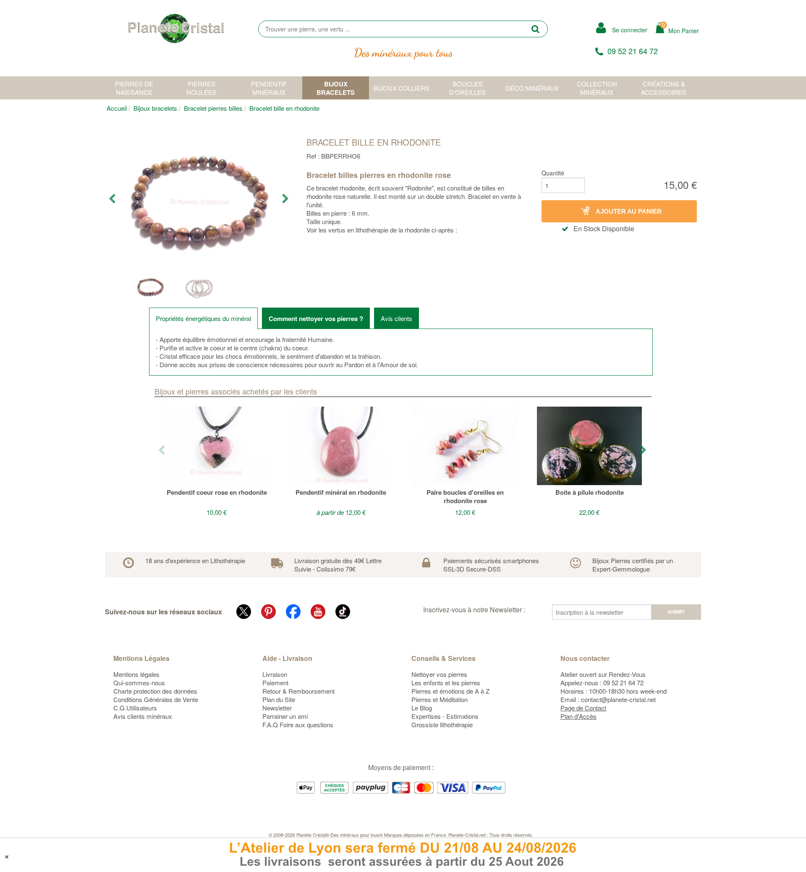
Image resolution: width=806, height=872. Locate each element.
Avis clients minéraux (142, 716)
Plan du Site (278, 699)
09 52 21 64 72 (632, 50)
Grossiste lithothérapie (442, 724)
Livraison (274, 674)
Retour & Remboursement (298, 691)
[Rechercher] (535, 28)
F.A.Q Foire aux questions (297, 724)
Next (286, 198)
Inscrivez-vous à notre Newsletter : (474, 609)
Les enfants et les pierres (445, 682)
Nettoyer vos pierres (439, 674)
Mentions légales (136, 674)
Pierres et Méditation (439, 699)
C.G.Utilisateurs (135, 707)
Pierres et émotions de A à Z (450, 691)
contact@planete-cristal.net (618, 699)
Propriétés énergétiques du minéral (203, 318)
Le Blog (421, 707)
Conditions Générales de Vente (155, 699)
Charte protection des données (155, 691)
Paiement (275, 682)
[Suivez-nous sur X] (243, 611)
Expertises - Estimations (445, 716)
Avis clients (396, 318)
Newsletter (277, 707)
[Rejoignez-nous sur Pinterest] (268, 611)
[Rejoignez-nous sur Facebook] (293, 611)
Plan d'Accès (578, 716)
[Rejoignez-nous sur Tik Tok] (342, 611)
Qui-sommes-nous (139, 682)
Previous (112, 198)
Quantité (553, 173)
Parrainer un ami (285, 716)
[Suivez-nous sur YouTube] (318, 611)
